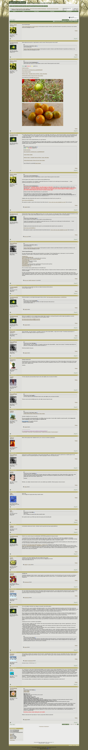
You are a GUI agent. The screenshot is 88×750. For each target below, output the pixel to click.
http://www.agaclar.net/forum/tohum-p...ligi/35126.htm (56, 297)
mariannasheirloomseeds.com (27, 257)
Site (11, 6)
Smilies (11, 734)
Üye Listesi (52, 11)
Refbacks (11, 738)
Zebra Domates (36, 77)
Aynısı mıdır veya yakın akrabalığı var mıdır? (57, 202)
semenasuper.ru (25, 261)
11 (12, 36)
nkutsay (12, 591)
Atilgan (12, 526)
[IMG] (11, 735)
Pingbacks (11, 737)
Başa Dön (77, 745)
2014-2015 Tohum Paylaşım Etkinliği (52, 8)
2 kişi (37, 280)
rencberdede (13, 688)
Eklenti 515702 (26, 690)
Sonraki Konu (46, 726)
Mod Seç (75, 21)
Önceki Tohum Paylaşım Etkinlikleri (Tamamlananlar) (38, 8)
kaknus (12, 437)
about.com (24, 258)
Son (76, 724)
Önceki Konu (42, 726)
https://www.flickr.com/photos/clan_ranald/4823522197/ (32, 69)
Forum (21, 6)
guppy (11, 472)
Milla (11, 493)
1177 (74, 17)
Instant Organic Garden (26, 71)
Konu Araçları (70, 21)
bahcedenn (33, 280)
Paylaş (76, 30)
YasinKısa (13, 359)
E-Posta (45, 6)
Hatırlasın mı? (76, 8)
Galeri (25, 6)
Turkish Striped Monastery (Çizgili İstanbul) (30, 26)
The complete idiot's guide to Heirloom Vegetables (31, 259)
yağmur (29, 564)
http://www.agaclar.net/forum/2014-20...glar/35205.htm (32, 545)
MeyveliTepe (13, 243)
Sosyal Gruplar (34, 6)
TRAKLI (25, 486)
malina (12, 411)
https (77, 9)
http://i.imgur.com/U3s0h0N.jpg (28, 200)
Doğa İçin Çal (15, 6)
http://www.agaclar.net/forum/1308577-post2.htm (31, 319)
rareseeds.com (25, 256)
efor (11, 511)
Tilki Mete (12, 331)
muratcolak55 (13, 287)
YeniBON (29, 280)
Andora (12, 573)
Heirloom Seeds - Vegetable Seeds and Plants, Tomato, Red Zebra (34, 73)
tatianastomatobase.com (26, 265)
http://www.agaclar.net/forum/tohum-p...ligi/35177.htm (37, 544)
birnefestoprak (14, 42)
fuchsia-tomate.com (25, 260)
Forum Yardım (36, 11)
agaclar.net (13, 8)
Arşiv (74, 745)
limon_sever (13, 24)
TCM (11, 669)
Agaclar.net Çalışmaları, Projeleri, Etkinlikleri (22, 8)
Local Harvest (24, 264)
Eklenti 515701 (26, 691)
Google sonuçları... (27, 149)
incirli (11, 558)
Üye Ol (14, 11)
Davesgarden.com (25, 263)
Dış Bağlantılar (63, 21)
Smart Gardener (25, 262)
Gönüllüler (41, 6)
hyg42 (11, 377)
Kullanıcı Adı (65, 8)
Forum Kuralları (12, 740)
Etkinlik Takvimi (69, 11)
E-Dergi (28, 6)
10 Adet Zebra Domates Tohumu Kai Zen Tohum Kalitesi (32, 75)
